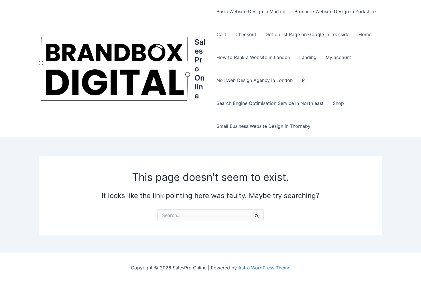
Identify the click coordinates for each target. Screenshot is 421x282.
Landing (307, 57)
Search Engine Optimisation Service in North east (270, 103)
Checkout (245, 34)
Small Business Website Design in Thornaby (263, 126)
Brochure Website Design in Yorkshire (335, 11)
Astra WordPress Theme (264, 268)
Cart (221, 34)
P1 (304, 80)
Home (365, 34)
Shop (338, 103)
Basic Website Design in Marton (251, 11)
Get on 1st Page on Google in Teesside (307, 34)
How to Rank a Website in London (253, 57)
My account (338, 57)
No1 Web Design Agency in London (255, 80)
